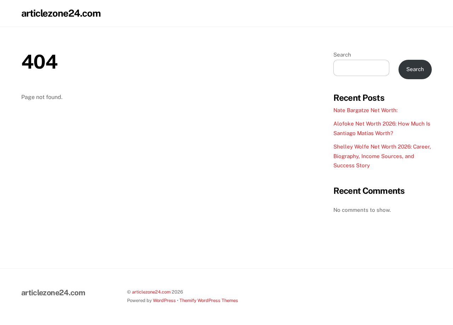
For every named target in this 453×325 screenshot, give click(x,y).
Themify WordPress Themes (208, 300)
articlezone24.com (151, 292)
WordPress (164, 300)
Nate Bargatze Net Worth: (365, 110)
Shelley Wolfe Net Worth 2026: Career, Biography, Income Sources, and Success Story (382, 156)
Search (342, 55)
